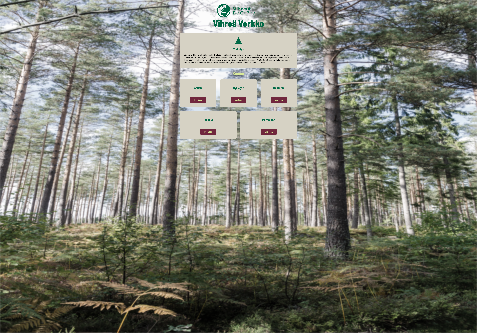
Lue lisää (198, 100)
